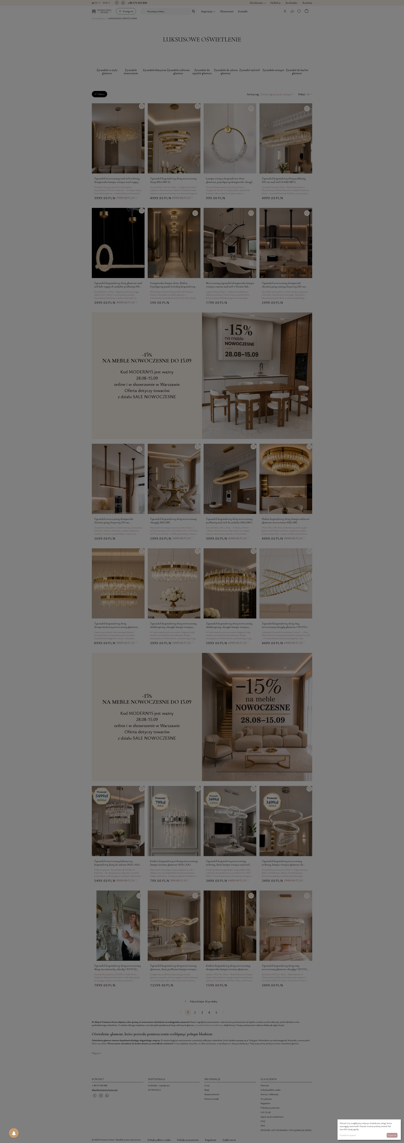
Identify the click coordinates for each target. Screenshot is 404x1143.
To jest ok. (392, 1135)
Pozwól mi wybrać (348, 1135)
